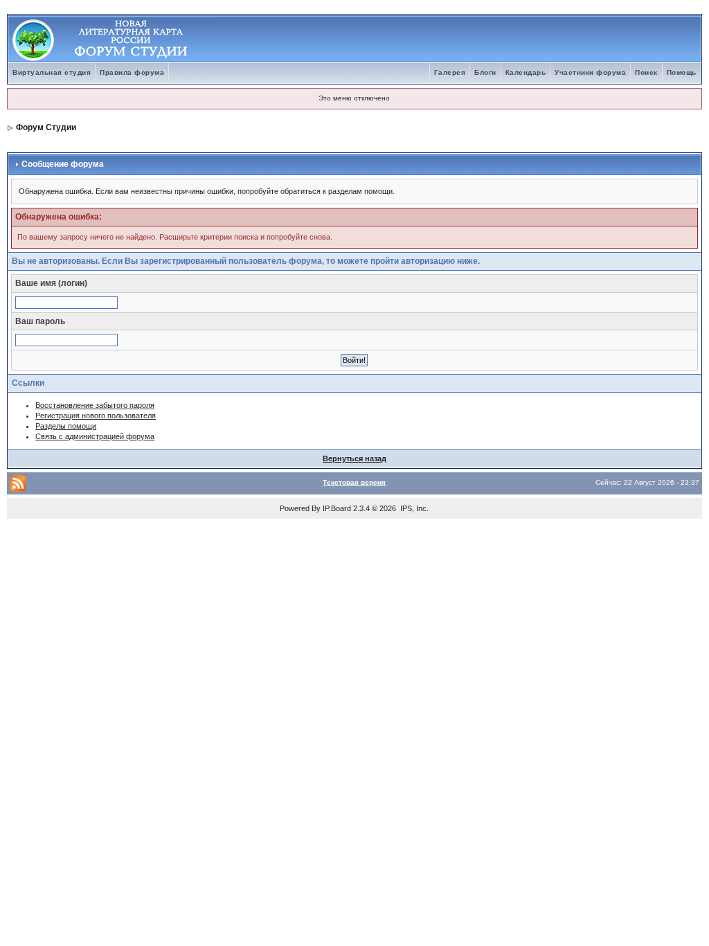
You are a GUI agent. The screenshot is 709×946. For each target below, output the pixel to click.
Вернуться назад (354, 458)
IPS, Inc (413, 508)
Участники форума (590, 72)
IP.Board (337, 508)
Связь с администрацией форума (94, 436)
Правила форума (132, 72)
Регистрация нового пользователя (95, 415)
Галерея (450, 72)
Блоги (485, 72)
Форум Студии (46, 127)
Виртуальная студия (51, 72)
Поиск (646, 72)
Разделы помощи (65, 426)
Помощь (682, 72)
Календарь (525, 72)
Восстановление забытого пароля (94, 405)
